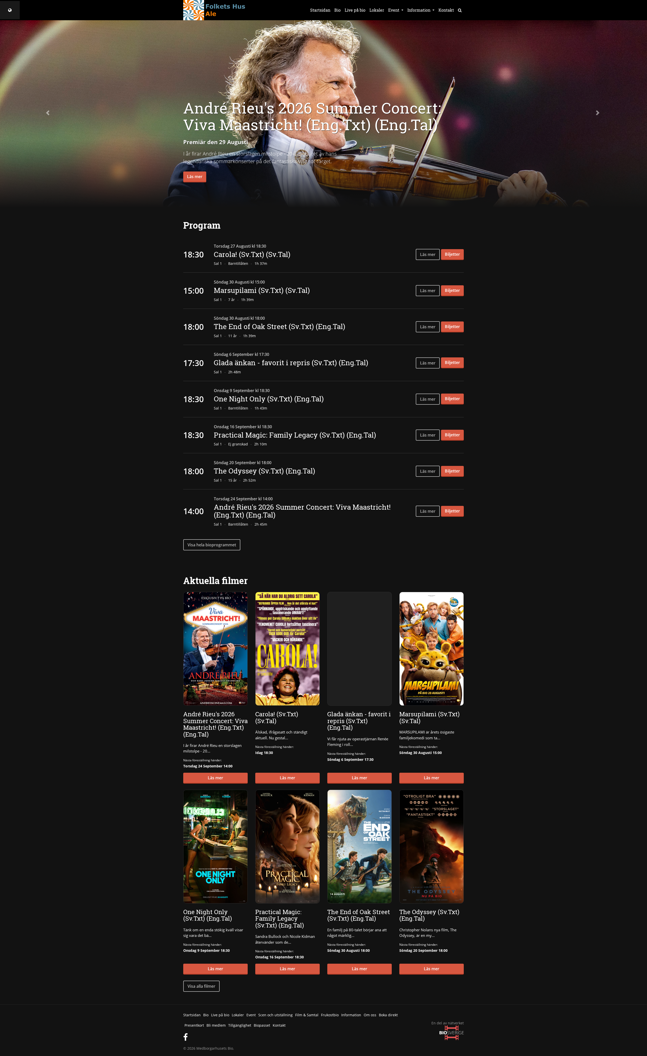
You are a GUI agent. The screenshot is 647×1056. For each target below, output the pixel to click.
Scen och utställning (275, 1014)
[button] (48, 113)
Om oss (370, 1014)
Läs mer (194, 176)
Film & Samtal (306, 1014)
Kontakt (446, 10)
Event (251, 1014)
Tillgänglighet (239, 1025)
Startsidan (320, 10)
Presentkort (194, 1025)
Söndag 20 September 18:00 (423, 950)
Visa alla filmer (201, 986)
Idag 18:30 (264, 752)
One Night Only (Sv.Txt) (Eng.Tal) (269, 398)
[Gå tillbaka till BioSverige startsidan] (10, 10)
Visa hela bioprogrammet (212, 545)
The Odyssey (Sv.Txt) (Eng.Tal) (264, 471)
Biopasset (262, 1025)
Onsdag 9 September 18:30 (206, 950)
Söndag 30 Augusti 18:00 (348, 950)
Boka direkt (388, 1014)
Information (351, 1014)
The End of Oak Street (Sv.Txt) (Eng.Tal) (279, 326)
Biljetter (452, 254)
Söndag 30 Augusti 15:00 (420, 752)
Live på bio (355, 10)
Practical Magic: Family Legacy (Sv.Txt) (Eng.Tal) (295, 435)
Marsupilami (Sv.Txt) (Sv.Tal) (262, 290)
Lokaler (376, 10)
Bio (337, 10)
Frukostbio (330, 1014)
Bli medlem (216, 1025)
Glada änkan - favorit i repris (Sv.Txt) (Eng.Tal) (291, 362)
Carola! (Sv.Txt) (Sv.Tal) (252, 254)
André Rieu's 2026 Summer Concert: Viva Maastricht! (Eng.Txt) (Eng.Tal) (302, 511)
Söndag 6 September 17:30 (350, 759)
